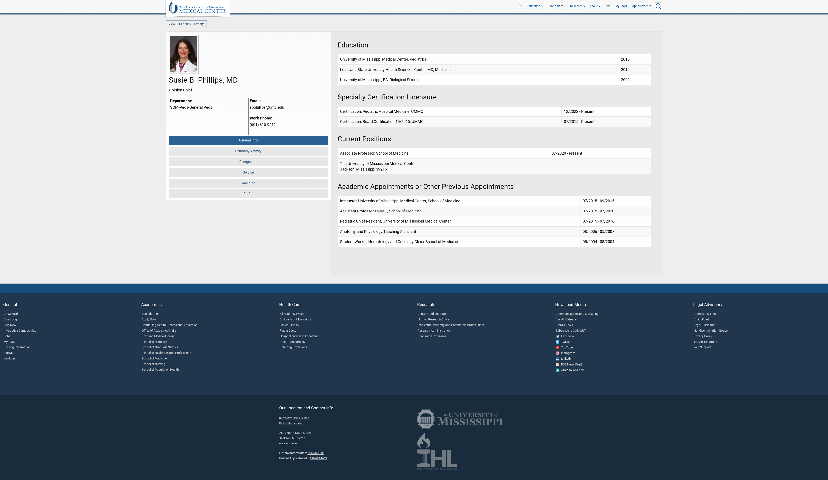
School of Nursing (153, 364)
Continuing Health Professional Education (170, 325)
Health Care (555, 6)
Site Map (9, 353)
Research (576, 6)
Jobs (7, 336)
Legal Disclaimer (704, 325)
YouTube (566, 347)
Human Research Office (433, 319)
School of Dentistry (154, 342)
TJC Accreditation (705, 342)
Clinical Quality (289, 325)
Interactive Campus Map (20, 331)
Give (607, 6)
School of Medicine (154, 358)
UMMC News (564, 325)
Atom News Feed (571, 370)
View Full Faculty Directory (186, 24)
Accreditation (151, 314)
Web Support (702, 347)
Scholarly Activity (248, 151)
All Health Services (292, 314)
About (594, 6)
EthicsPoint (701, 319)
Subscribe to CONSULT (571, 331)
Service (248, 172)
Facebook (566, 336)
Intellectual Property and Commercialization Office (451, 325)
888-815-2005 (318, 458)
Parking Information (17, 347)
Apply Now (149, 319)
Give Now (10, 325)
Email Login (11, 319)
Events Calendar (566, 319)
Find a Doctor (289, 331)
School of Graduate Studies (160, 347)
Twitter (565, 342)
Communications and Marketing (577, 314)
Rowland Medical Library (158, 336)
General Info (248, 140)
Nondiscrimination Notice (711, 331)
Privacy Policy (703, 336)
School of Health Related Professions (166, 353)
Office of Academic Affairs (159, 331)
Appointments (641, 6)
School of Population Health (160, 370)
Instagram (567, 353)
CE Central (11, 314)
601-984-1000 (315, 453)
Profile (248, 194)
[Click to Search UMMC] (658, 6)
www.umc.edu (288, 443)
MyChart (621, 6)
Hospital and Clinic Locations (299, 336)
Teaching (248, 183)
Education (533, 6)
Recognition (248, 162)
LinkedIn (565, 359)
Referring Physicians (293, 347)
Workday (10, 358)
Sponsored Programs (432, 336)
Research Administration (434, 331)
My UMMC (10, 342)
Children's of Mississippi (295, 319)
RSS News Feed (570, 364)
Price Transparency (292, 342)
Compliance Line (705, 314)
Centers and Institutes (432, 314)
